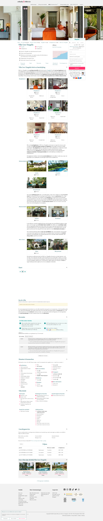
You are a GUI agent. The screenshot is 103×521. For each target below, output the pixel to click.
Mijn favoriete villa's (54, 4)
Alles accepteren (22, 518)
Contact (81, 4)
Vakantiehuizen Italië (45, 493)
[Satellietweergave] (20, 271)
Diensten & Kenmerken (55, 64)
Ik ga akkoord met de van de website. (76, 64)
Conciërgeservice (63, 63)
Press (19, 497)
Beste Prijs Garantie (74, 46)
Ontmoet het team (22, 501)
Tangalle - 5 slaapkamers (59, 473)
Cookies (79, 515)
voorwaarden (79, 63)
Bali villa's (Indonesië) (34, 493)
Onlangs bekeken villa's (64, 4)
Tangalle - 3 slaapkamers (26, 473)
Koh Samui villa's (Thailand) (33, 497)
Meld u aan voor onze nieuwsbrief (75, 65)
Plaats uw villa (21, 498)
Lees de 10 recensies (56, 47)
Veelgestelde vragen (22, 495)
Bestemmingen (33, 4)
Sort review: (21, 336)
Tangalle (22, 46)
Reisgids (54, 497)
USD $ (21, 444)
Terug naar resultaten (43, 4)
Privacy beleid (74, 515)
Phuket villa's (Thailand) (32, 495)
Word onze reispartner (20, 504)
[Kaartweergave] (22, 271)
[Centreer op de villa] (25, 271)
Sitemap (83, 515)
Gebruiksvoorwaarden (66, 515)
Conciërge (20, 499)
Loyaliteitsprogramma (23, 502)
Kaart (31, 63)
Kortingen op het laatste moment (56, 495)
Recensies (39, 63)
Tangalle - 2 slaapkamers (43, 473)
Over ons (20, 493)
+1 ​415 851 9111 (75, 4)
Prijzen (47, 63)
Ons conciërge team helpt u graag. (38, 440)
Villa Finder (54, 493)
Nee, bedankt (13, 518)
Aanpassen (5, 518)
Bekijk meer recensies (43, 355)
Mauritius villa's (33, 499)
